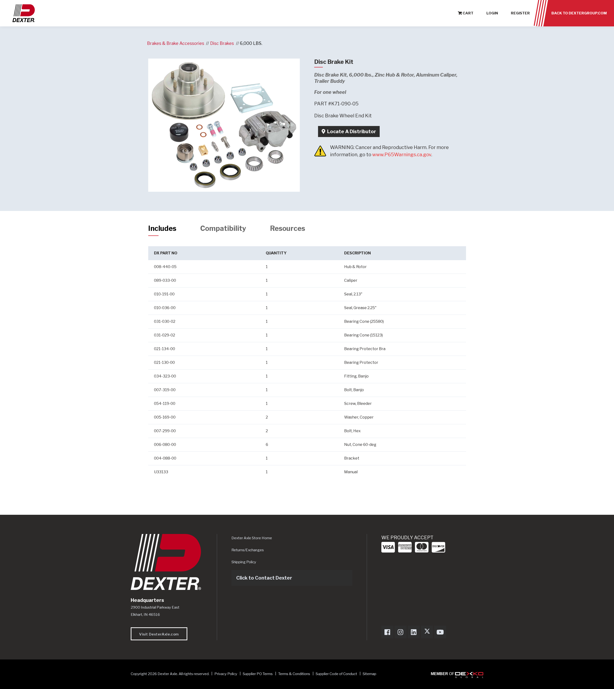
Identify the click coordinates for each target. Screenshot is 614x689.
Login (492, 13)
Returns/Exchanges (247, 550)
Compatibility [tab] (223, 228)
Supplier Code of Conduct (337, 674)
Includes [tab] (162, 228)
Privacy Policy (225, 674)
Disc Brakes (222, 43)
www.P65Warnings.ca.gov (401, 154)
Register (520, 13)
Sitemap (369, 674)
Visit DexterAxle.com (159, 634)
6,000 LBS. (251, 43)
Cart (467, 13)
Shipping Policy (243, 562)
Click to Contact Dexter (264, 578)
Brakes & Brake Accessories (175, 43)
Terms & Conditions (294, 674)
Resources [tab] (287, 228)
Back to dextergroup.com (579, 13)
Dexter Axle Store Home (251, 538)
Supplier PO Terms (258, 674)
